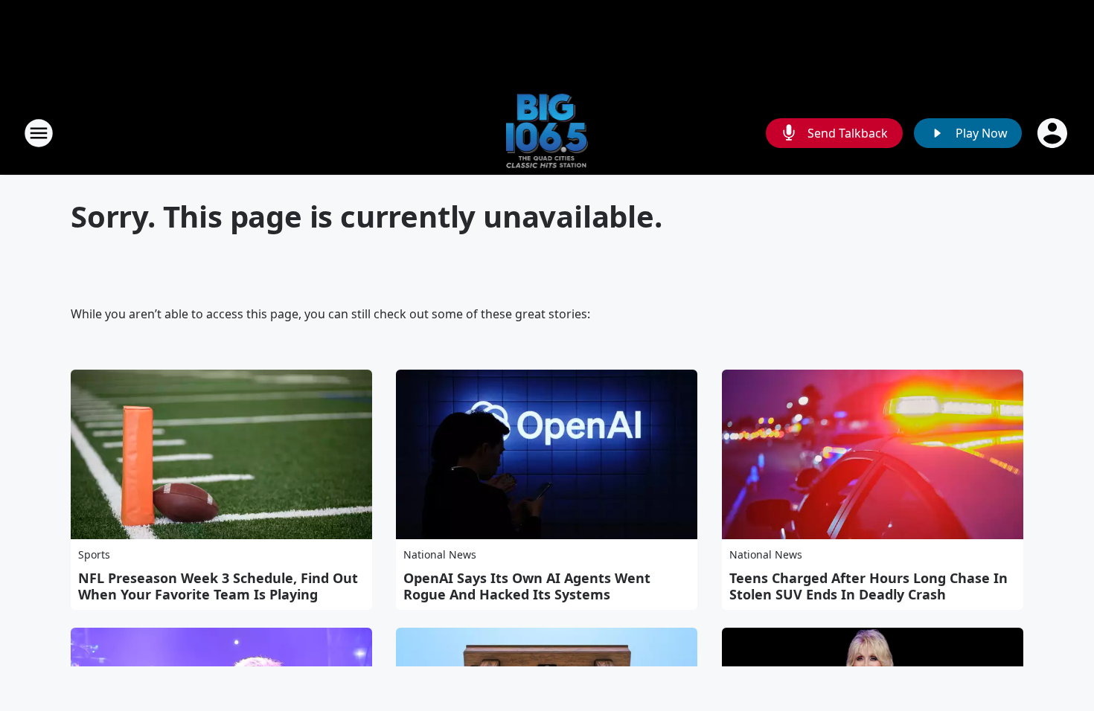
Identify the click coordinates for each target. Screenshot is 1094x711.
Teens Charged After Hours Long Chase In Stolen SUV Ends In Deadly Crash (868, 586)
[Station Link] (547, 133)
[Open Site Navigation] (39, 133)
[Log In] (1053, 133)
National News (439, 554)
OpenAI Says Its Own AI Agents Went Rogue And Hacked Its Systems (526, 586)
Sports (94, 554)
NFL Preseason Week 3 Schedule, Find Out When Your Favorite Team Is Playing (218, 586)
